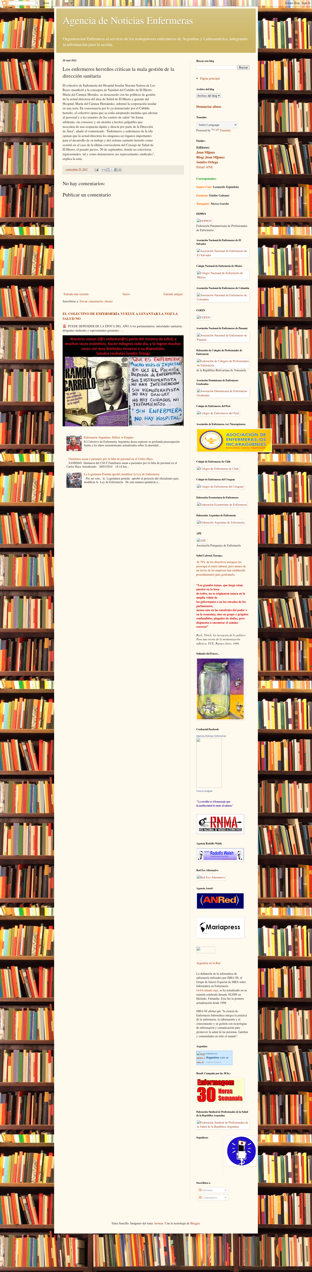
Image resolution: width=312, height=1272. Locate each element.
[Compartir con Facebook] (116, 170)
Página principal (210, 78)
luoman (158, 1223)
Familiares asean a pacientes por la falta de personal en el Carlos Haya (111, 459)
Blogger (195, 1223)
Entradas (207, 1190)
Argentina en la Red (208, 963)
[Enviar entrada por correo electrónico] (96, 169)
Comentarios (209, 1197)
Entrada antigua (173, 294)
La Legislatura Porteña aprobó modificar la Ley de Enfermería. (122, 474)
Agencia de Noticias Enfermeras (128, 20)
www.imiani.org (207, 990)
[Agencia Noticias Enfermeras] (209, 787)
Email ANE (204, 167)
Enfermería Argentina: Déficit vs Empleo (109, 437)
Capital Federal (213, 1062)
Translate (225, 130)
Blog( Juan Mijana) (210, 157)
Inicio (126, 294)
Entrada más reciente (76, 294)
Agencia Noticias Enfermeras (211, 736)
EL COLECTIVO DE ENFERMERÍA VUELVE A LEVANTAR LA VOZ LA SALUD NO (120, 316)
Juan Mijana (205, 152)
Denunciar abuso (208, 106)
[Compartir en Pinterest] (120, 170)
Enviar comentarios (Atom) (96, 301)
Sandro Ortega (207, 162)
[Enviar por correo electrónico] (104, 170)
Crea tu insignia (204, 791)
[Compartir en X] (112, 170)
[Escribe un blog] (108, 170)
